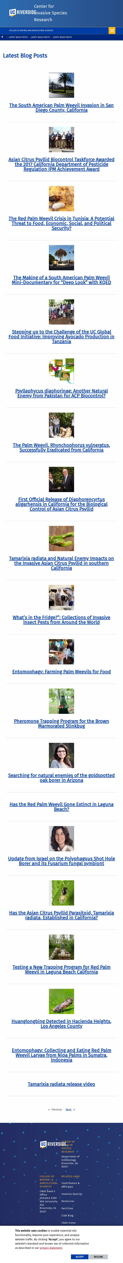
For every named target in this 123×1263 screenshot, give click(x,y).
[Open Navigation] (112, 30)
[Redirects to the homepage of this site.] (2, 37)
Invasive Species (72, 1194)
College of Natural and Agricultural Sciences (31, 30)
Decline (98, 1256)
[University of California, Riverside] (53, 1148)
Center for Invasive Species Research (50, 13)
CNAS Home (69, 1222)
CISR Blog (67, 1215)
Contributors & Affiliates (71, 1185)
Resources (68, 1201)
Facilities (67, 1208)
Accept (80, 1256)
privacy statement (51, 1248)
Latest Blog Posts (18, 37)
